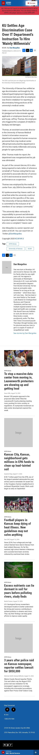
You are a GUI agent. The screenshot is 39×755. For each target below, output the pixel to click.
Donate (32, 3)
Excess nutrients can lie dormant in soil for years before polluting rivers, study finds (19, 591)
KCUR (30, 249)
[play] (3, 752)
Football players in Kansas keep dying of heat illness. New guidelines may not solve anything (17, 527)
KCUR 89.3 (19, 238)
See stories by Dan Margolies (25, 333)
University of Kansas (16, 249)
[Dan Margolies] (6, 267)
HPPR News (13, 244)
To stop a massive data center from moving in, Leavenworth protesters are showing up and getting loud (19, 381)
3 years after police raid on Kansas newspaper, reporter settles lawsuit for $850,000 (19, 665)
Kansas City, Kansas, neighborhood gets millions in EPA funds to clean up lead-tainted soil (19, 462)
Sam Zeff (6, 539)
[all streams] (36, 752)
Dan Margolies (15, 48)
